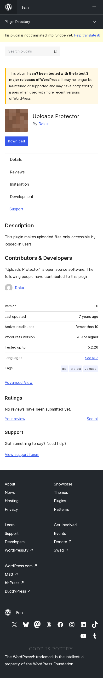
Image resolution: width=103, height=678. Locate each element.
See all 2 (91, 358)
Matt (11, 574)
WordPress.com (21, 565)
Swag (61, 550)
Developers (15, 541)
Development (21, 196)
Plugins (60, 500)
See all (92, 418)
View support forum (22, 454)
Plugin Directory (17, 22)
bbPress (14, 582)
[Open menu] (95, 7)
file (64, 368)
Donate (63, 541)
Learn (10, 524)
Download (16, 141)
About (10, 484)
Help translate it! (87, 35)
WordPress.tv (19, 550)
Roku (43, 123)
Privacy (11, 509)
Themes (61, 492)
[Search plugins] (55, 51)
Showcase (63, 484)
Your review (15, 418)
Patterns (61, 509)
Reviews (17, 172)
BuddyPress (18, 591)
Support (16, 209)
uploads (90, 368)
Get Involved (65, 524)
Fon (19, 612)
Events (60, 533)
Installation (19, 184)
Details (16, 159)
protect (75, 368)
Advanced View (19, 382)
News (10, 492)
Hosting (11, 500)
